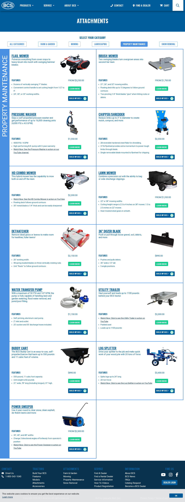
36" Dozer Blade (110, 231)
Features (37, 476)
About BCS (130, 473)
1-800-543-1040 (13, 476)
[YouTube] (163, 474)
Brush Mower (108, 55)
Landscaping (100, 44)
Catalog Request (133, 483)
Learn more (7, 497)
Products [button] (26, 5)
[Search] (178, 5)
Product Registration (104, 486)
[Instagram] (170, 474)
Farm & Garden (47, 44)
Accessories (39, 486)
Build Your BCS (39, 473)
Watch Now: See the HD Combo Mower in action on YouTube (39, 199)
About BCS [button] (70, 5)
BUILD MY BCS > (75, 98)
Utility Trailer (109, 289)
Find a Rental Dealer (103, 476)
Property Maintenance (134, 44)
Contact (118, 5)
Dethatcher (20, 231)
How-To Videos (101, 483)
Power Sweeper (22, 406)
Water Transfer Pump (27, 289)
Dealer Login (169, 482)
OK (176, 495)
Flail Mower (20, 55)
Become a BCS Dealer (135, 486)
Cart (166, 5)
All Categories (17, 44)
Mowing (74, 44)
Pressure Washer (24, 114)
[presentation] (75, 64)
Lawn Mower (107, 172)
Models (36, 479)
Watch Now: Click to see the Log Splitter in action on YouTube (126, 383)
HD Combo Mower (24, 172)
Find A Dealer (100, 473)
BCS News (130, 476)
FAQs (127, 479)
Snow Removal (168, 44)
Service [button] (48, 5)
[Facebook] (177, 474)
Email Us (9, 473)
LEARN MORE (74, 88)
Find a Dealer (142, 5)
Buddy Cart (20, 347)
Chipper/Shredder (112, 114)
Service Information (103, 479)
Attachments (38, 483)
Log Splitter (107, 347)
